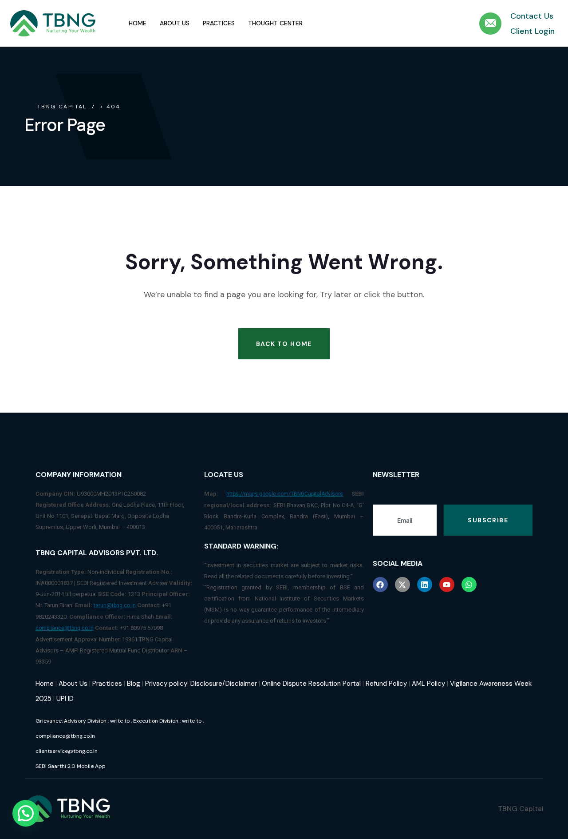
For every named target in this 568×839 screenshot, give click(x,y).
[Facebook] (380, 584)
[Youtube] (446, 584)
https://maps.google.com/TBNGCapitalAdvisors (284, 494)
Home (137, 23)
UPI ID (65, 698)
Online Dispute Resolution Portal (311, 683)
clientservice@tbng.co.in (67, 751)
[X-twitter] (402, 584)
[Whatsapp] (469, 584)
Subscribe (488, 520)
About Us (174, 23)
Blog (133, 683)
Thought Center (275, 23)
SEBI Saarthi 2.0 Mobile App (71, 766)
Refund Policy (386, 683)
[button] (25, 813)
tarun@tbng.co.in (115, 605)
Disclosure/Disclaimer (223, 683)
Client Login (532, 31)
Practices (219, 23)
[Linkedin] (424, 584)
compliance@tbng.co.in (65, 628)
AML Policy (428, 683)
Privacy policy (166, 683)
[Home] (53, 23)
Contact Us (531, 16)
